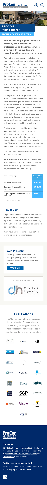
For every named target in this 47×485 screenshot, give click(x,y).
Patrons (26, 322)
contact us (26, 234)
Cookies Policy (9, 456)
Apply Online (15, 268)
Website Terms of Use (15, 453)
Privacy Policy (31, 453)
